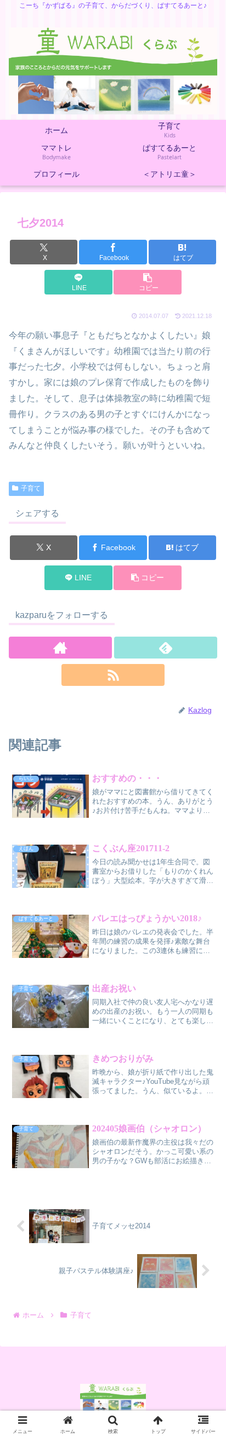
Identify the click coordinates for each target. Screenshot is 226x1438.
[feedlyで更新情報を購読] (165, 648)
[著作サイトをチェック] (60, 648)
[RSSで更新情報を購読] (113, 675)
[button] (148, 282)
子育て (31, 488)
